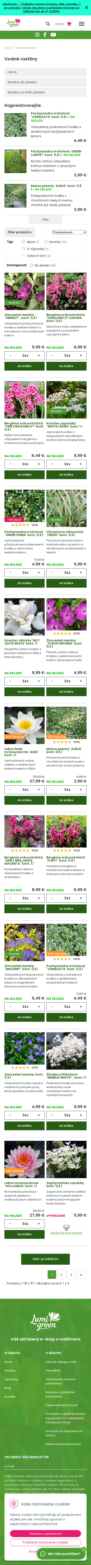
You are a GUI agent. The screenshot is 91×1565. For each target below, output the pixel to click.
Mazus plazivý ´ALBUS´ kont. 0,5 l (56, 188)
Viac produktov (45, 1258)
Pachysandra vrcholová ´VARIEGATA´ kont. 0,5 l (50, 115)
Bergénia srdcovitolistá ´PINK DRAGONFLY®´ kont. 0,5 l (24, 426)
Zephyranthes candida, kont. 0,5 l (65, 1184)
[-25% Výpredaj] (66, 945)
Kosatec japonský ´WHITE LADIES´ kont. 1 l (64, 425)
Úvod (8, 48)
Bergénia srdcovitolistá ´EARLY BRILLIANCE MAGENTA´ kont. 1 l (23, 860)
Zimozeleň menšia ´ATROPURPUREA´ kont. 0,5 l (64, 643)
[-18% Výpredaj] (66, 728)
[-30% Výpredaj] (24, 728)
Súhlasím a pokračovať (45, 1533)
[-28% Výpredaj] (24, 1162)
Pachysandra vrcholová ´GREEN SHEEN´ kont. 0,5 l (23, 533)
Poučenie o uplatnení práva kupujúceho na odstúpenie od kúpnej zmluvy (65, 1418)
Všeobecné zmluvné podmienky (60, 1381)
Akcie (33, 242)
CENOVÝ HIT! (39, 256)
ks (26, 355)
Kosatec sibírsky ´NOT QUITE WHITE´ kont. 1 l (22, 642)
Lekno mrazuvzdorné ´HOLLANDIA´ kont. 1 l (21, 1184)
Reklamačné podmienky (63, 1444)
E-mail (9, 1466)
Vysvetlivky (53, 1370)
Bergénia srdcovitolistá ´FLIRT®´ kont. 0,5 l (65, 859)
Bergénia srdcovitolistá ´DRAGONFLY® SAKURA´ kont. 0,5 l (65, 318)
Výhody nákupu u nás (61, 1362)
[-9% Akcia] (24, 511)
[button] (83, 1549)
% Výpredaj (38, 249)
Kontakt (9, 1397)
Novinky (58, 242)
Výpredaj (11, 1379)
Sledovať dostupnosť (66, 1233)
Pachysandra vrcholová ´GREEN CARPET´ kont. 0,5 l (56, 153)
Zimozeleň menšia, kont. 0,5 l (24, 1076)
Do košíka (25, 366)
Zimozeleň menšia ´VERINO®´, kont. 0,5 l (20, 316)
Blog (7, 1388)
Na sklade (45, 265)
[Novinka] (24, 294)
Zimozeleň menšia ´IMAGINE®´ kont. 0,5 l (21, 967)
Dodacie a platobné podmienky (60, 1394)
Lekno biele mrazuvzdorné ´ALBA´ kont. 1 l (21, 752)
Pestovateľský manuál (62, 1405)
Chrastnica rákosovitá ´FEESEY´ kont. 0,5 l (64, 533)
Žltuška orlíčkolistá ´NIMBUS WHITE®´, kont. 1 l (66, 1076)
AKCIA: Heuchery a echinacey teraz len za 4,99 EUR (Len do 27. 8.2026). (50, 9)
